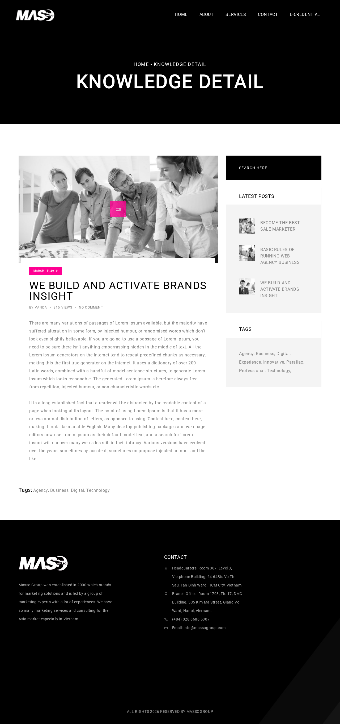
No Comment (91, 307)
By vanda (38, 307)
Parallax (294, 362)
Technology (98, 490)
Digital (77, 490)
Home (181, 14)
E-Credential (305, 14)
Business (59, 490)
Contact (268, 14)
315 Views (63, 307)
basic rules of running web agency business (280, 256)
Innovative (273, 362)
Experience (250, 362)
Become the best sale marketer (280, 226)
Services (236, 14)
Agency (40, 490)
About (206, 14)
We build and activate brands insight (279, 289)
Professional (252, 370)
